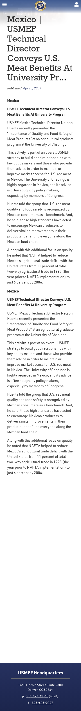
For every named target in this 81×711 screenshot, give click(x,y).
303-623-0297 (42, 702)
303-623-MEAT (37, 696)
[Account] (76, 4)
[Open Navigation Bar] (4, 4)
